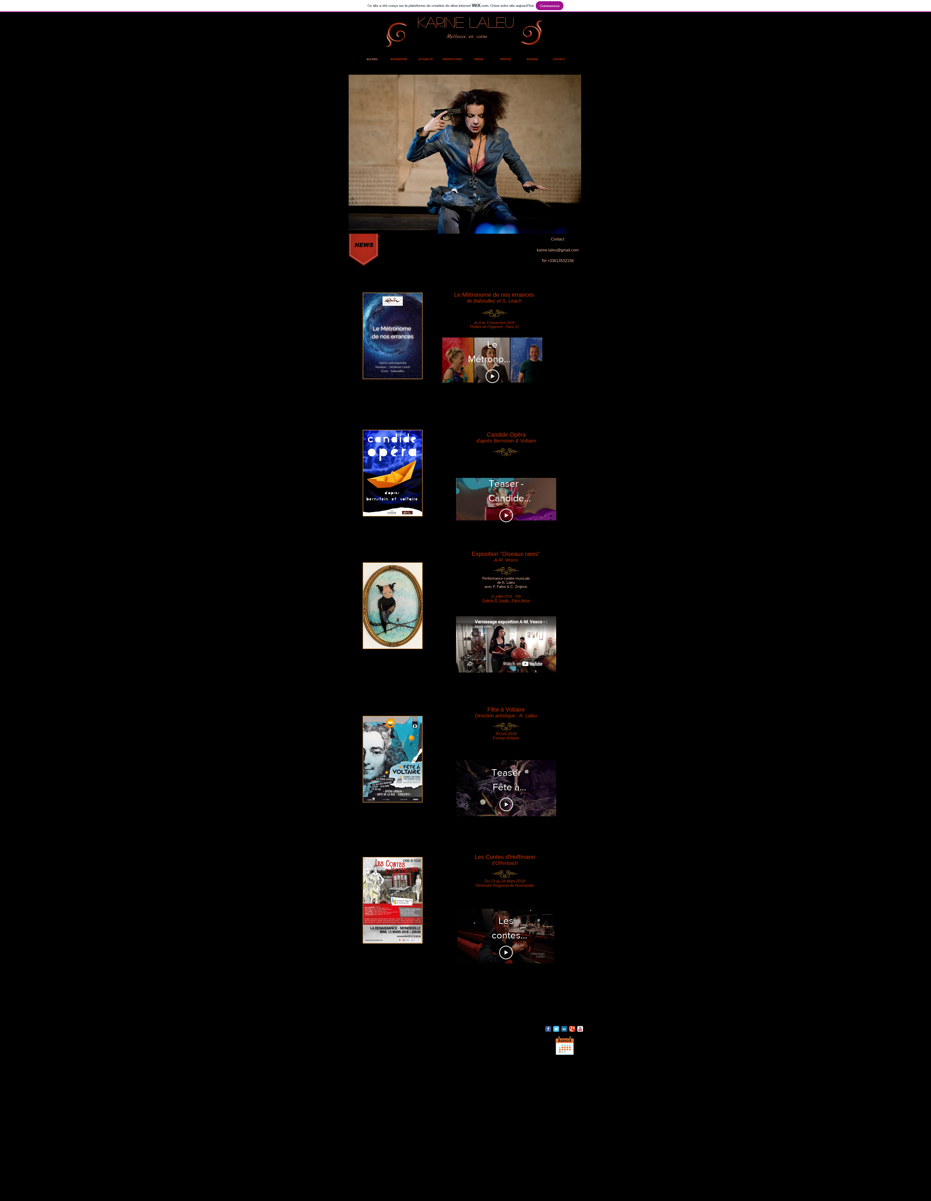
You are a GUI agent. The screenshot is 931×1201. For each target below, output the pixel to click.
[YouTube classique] (580, 1029)
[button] (438, 154)
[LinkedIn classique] (564, 1029)
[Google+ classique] (572, 1029)
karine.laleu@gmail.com (557, 250)
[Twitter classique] (556, 1029)
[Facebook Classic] (548, 1029)
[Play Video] (492, 368)
